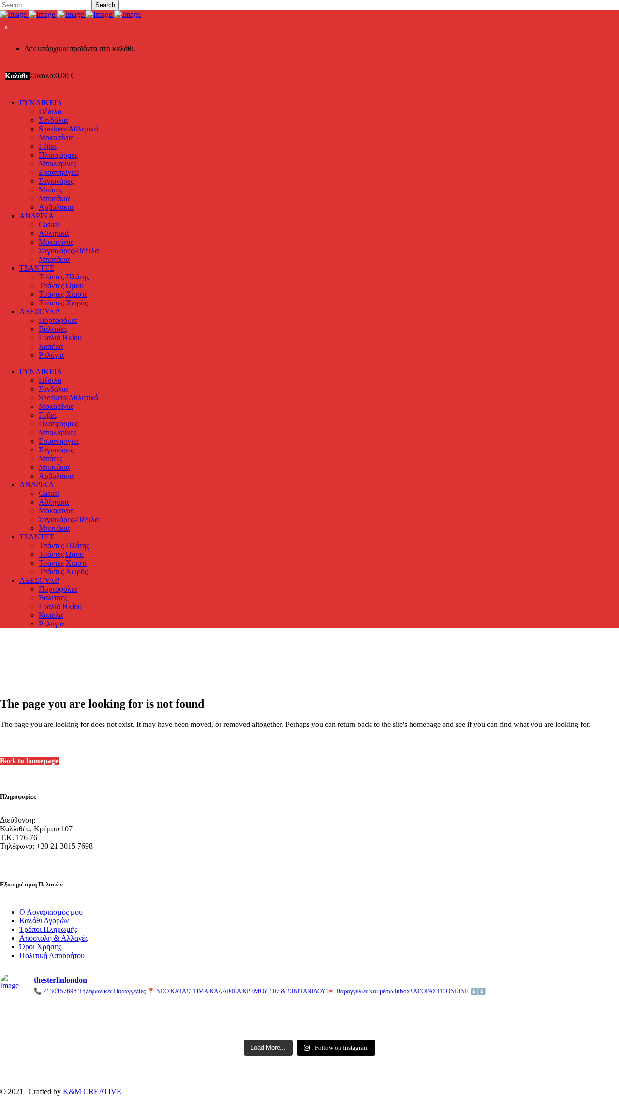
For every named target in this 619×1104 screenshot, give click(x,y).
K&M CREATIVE (92, 1092)
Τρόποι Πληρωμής (48, 929)
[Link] (70, 14)
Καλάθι (17, 76)
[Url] (101, 1013)
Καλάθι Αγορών (44, 920)
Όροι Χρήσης (40, 947)
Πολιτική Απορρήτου (52, 955)
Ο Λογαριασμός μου (51, 912)
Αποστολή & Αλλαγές (53, 938)
